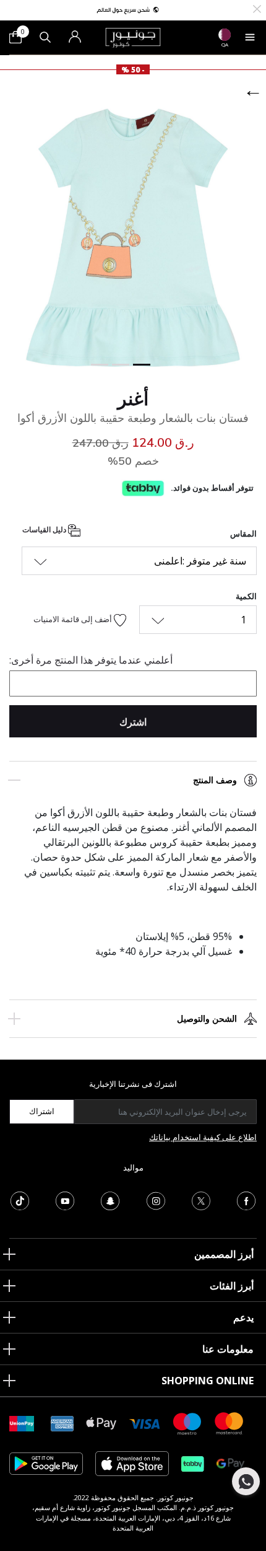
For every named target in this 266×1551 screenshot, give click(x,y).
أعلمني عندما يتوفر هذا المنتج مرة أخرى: (91, 660)
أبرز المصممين (224, 1254)
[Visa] (144, 1423)
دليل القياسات (45, 529)
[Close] (257, 8)
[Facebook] (246, 1199)
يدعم (243, 1317)
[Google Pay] (230, 1462)
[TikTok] (20, 1199)
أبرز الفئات (232, 1286)
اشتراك (41, 1111)
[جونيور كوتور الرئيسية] (133, 36)
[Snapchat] (110, 1199)
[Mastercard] (229, 1422)
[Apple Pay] (101, 1422)
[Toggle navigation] (250, 37)
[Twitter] (201, 1199)
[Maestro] (187, 1422)
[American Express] (62, 1422)
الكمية (246, 596)
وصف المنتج (215, 780)
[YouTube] (65, 1199)
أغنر (133, 398)
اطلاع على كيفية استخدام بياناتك (203, 1137)
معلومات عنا (228, 1349)
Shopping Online (207, 1380)
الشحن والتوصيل (207, 1019)
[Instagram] (156, 1199)
